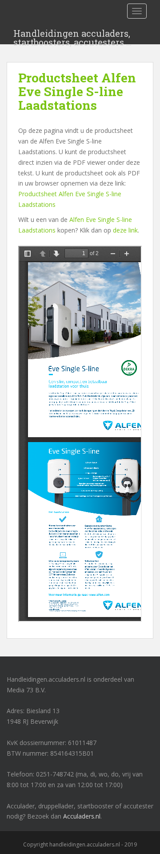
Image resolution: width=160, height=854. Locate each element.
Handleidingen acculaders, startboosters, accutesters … (72, 35)
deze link (125, 230)
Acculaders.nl (81, 816)
